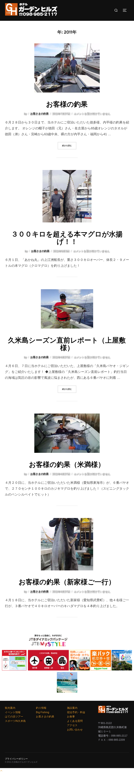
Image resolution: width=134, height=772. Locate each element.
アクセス (72, 725)
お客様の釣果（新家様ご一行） (67, 582)
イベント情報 (13, 712)
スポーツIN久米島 (15, 721)
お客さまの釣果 (39, 113)
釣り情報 (41, 707)
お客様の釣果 (67, 104)
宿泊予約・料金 (76, 712)
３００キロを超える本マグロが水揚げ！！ (67, 237)
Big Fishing (42, 712)
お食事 (71, 716)
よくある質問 (75, 721)
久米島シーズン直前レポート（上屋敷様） (67, 344)
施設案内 (72, 707)
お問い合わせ (75, 729)
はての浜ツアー (14, 716)
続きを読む (69, 145)
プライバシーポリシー (16, 758)
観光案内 (10, 707)
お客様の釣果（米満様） (67, 464)
